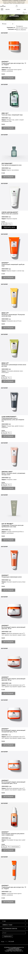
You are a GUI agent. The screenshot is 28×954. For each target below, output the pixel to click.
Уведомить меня (9, 227)
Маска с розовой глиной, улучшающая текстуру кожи (13, 473)
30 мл (3, 378)
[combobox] (3, 941)
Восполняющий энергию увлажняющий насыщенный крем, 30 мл (13, 782)
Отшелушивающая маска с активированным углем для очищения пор (13, 419)
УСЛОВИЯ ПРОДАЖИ (14, 948)
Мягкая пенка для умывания (10, 213)
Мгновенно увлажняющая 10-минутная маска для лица (13, 315)
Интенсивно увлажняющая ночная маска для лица (14, 365)
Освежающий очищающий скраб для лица (13, 265)
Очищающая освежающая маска (12, 577)
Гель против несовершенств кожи (12, 165)
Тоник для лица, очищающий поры (12, 115)
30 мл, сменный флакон (13, 846)
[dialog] (17, 6)
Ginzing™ (5, 625)
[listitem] (14, 55)
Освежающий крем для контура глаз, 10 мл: (14, 887)
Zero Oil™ (5, 113)
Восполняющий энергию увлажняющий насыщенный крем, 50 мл (13, 730)
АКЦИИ (18, 9)
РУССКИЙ (11, 941)
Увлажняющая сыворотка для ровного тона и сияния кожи (13, 834)
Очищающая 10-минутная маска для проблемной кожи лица (12, 525)
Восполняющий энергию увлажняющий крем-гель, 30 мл (13, 679)
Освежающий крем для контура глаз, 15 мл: (14, 63)
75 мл (9, 378)
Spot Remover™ (7, 163)
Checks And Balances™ (10, 212)
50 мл (9, 224)
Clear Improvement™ (9, 416)
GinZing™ (5, 61)
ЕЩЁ (25, 9)
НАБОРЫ (7, 9)
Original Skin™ (7, 471)
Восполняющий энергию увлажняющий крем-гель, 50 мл (13, 627)
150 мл (4, 224)
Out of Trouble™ (7, 523)
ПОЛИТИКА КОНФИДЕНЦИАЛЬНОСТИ (14, 947)
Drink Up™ (5, 313)
